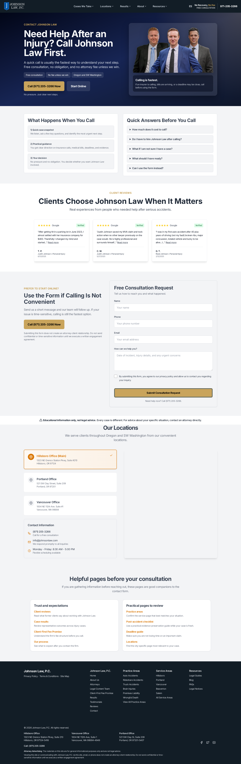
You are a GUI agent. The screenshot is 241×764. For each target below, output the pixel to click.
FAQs (191, 684)
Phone (117, 317)
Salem (159, 693)
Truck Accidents (131, 684)
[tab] (70, 459)
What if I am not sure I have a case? (152, 148)
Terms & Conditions (49, 676)
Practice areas (134, 611)
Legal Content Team (100, 688)
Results (93, 697)
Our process (41, 641)
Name (117, 301)
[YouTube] (214, 742)
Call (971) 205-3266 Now (44, 86)
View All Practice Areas (134, 702)
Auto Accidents (130, 675)
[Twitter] (208, 742)
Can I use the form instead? (147, 168)
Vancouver (161, 684)
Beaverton (161, 688)
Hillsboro (160, 675)
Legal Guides (195, 675)
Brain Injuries (129, 688)
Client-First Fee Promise (48, 631)
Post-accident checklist (139, 621)
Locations (131, 641)
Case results (41, 621)
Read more (53, 242)
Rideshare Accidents (133, 680)
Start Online (78, 86)
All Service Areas (164, 697)
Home (93, 675)
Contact (94, 710)
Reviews (94, 706)
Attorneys (95, 684)
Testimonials (96, 702)
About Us (94, 680)
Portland (160, 680)
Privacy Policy (31, 676)
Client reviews (42, 611)
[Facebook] (201, 742)
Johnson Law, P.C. (37, 671)
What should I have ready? (147, 158)
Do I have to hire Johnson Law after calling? (157, 139)
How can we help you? (125, 348)
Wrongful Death (130, 697)
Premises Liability (131, 693)
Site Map (64, 676)
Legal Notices (196, 688)
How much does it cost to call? (149, 129)
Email (116, 332)
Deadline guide (134, 631)
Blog (191, 680)
